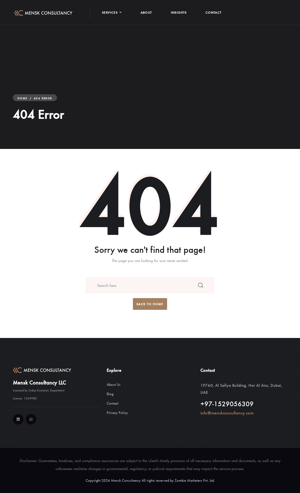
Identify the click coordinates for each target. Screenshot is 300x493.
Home (23, 98)
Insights (179, 12)
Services (110, 12)
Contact (214, 12)
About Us (113, 384)
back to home (150, 304)
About (146, 12)
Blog (110, 393)
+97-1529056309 (227, 403)
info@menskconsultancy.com (227, 413)
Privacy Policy (117, 412)
